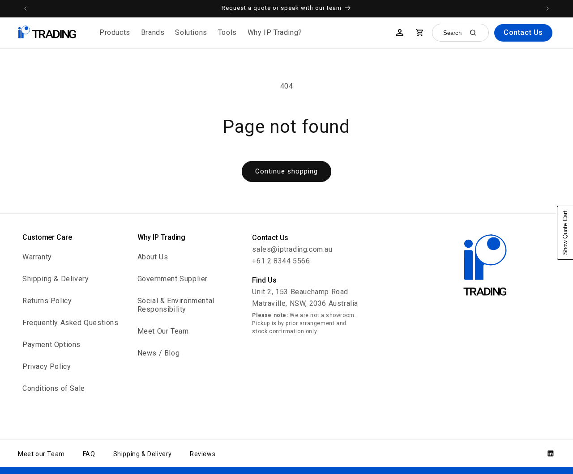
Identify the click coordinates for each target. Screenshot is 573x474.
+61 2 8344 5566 (281, 261)
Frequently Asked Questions (70, 322)
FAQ (89, 453)
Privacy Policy (46, 366)
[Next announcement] (547, 8)
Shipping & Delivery (55, 279)
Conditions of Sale (53, 388)
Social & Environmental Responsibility (175, 304)
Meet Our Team (163, 331)
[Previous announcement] (25, 8)
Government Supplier (172, 279)
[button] (114, 32)
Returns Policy (47, 300)
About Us (152, 257)
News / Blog (158, 353)
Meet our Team (41, 453)
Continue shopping (286, 171)
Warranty (37, 257)
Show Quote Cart (565, 233)
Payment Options (51, 344)
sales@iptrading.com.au (292, 249)
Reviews (202, 453)
